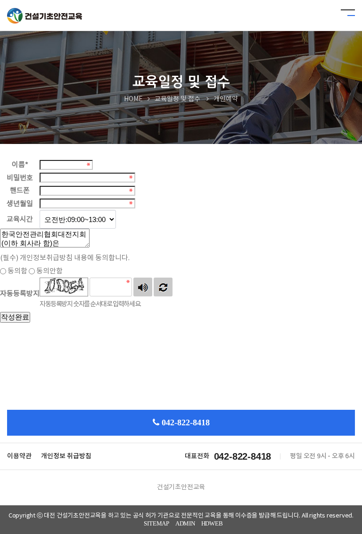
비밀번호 (20, 178)
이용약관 (19, 456)
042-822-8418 (186, 422)
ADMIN (185, 523)
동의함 (17, 271)
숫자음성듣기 (142, 287)
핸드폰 (20, 191)
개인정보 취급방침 (66, 456)
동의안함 (49, 271)
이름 (20, 165)
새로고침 (163, 287)
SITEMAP (156, 523)
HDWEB (212, 523)
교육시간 (20, 219)
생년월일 (20, 203)
